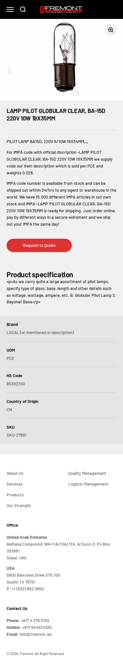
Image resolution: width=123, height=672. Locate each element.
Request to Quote (39, 245)
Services (15, 484)
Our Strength (19, 505)
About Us (15, 473)
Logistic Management (88, 484)
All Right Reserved (49, 653)
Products (15, 494)
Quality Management (87, 473)
